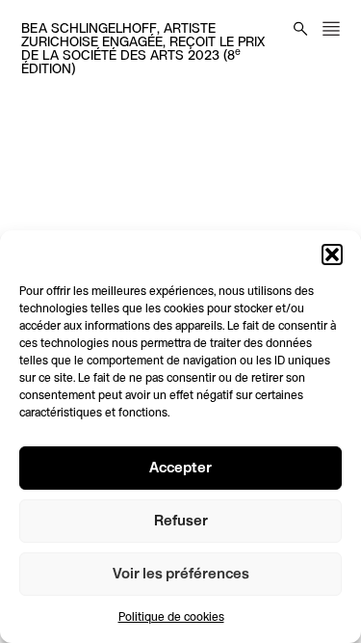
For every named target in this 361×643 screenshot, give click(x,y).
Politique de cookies (171, 618)
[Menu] (331, 28)
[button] (332, 254)
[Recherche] (300, 28)
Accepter (180, 468)
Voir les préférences (181, 574)
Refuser (181, 521)
